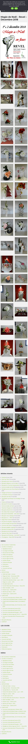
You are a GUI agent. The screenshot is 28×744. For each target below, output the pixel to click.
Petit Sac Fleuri (5, 479)
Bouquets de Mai (6, 496)
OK (12, 8)
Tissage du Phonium (7, 492)
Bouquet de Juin (6, 531)
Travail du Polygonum (7, 508)
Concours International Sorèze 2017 (11, 610)
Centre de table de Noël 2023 (9, 523)
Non (16, 8)
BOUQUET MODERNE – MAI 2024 (10, 513)
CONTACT (4, 621)
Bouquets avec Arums (7, 481)
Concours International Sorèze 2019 (11, 608)
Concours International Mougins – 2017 (12, 612)
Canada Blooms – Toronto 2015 (10, 578)
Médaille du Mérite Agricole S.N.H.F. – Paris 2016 (15, 614)
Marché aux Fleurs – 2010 (9, 591)
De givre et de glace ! (7, 521)
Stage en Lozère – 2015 (8, 582)
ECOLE (3, 570)
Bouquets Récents (6, 620)
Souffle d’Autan (6, 560)
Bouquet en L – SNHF (7, 517)
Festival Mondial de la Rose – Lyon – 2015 (13, 580)
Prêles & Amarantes (7, 554)
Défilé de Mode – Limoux (9, 574)
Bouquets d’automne (7, 510)
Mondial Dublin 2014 (8, 584)
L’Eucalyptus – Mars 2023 (8, 537)
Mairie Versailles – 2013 (8, 587)
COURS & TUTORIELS (7, 547)
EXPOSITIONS (5, 572)
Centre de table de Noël (8, 487)
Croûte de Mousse (7, 562)
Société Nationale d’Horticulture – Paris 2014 (14, 586)
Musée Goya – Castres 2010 (9, 593)
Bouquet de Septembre (8, 529)
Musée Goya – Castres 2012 (9, 589)
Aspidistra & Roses (7, 548)
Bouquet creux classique (8, 515)
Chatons (4, 502)
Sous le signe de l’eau (8, 558)
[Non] (26, 5)
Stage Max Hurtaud (6, 519)
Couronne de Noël (7, 568)
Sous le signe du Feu (8, 556)
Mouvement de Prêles (8, 552)
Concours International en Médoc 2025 (12, 597)
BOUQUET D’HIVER (7, 504)
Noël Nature (6, 566)
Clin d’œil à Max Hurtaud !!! (8, 511)
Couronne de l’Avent (7, 525)
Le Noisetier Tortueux (7, 494)
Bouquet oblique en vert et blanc (10, 483)
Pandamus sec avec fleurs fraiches (10, 489)
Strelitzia (4, 477)
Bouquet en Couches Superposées (10, 485)
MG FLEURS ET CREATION (8, 545)
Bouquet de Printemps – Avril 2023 (10, 535)
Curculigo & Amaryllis (8, 550)
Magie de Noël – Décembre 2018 (11, 576)
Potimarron (5, 564)
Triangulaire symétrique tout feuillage (11, 498)
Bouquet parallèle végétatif (8, 527)
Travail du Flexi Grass (7, 533)
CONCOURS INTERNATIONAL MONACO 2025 (14, 599)
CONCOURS (5, 595)
